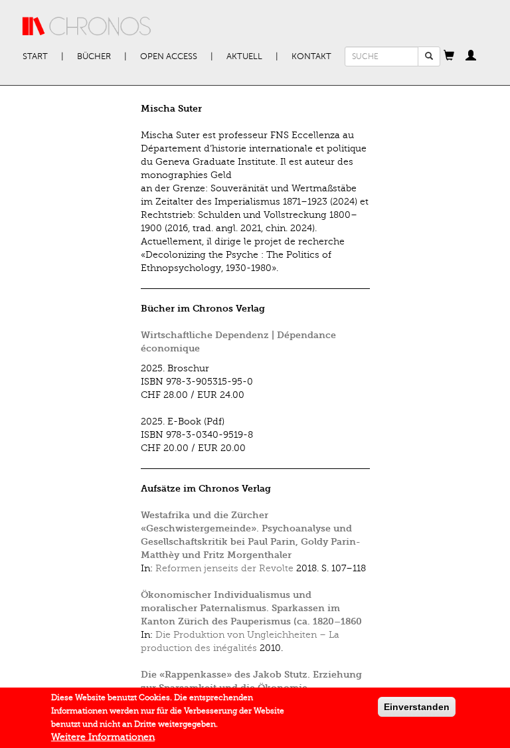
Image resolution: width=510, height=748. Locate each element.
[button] (449, 56)
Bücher (94, 56)
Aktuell (244, 56)
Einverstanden (417, 706)
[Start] (87, 26)
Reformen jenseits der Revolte (224, 568)
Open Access (168, 56)
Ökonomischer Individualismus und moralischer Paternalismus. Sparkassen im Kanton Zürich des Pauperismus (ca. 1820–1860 (251, 608)
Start (35, 56)
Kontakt (311, 56)
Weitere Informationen (103, 737)
